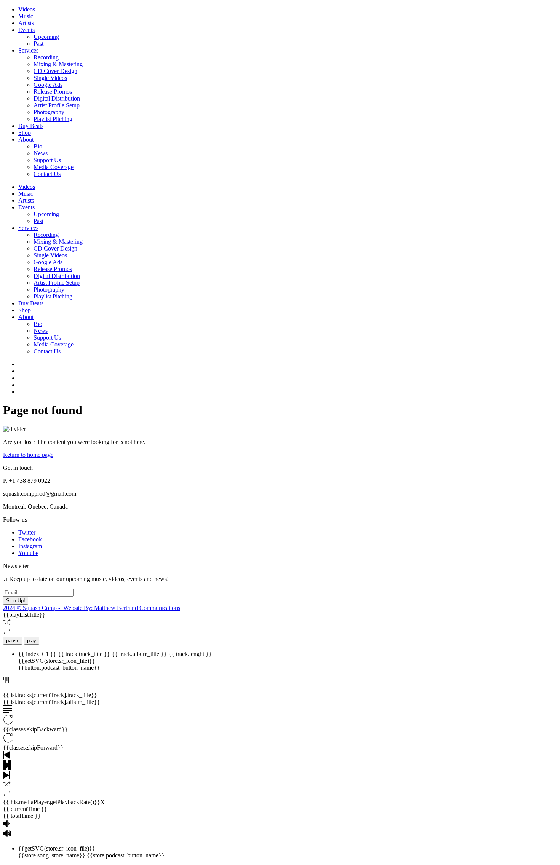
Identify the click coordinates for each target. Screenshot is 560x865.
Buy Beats (30, 126)
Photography (49, 112)
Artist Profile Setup (57, 105)
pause (12, 640)
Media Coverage (54, 167)
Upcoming (46, 37)
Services (28, 50)
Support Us (47, 160)
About (26, 139)
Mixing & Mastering (58, 64)
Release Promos (53, 91)
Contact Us (47, 174)
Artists (26, 23)
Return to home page (28, 455)
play (31, 640)
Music (25, 16)
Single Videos (50, 78)
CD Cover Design (55, 71)
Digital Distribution (57, 98)
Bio (38, 146)
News (41, 153)
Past (38, 43)
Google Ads (48, 84)
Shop (24, 132)
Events (26, 30)
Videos (26, 9)
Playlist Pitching (53, 119)
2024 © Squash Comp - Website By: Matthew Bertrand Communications (91, 608)
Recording (46, 57)
